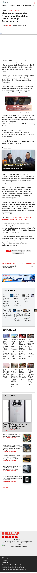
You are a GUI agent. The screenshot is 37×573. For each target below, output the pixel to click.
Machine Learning (18, 253)
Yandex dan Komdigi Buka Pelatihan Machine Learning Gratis (6, 301)
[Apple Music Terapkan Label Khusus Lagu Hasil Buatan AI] (27, 437)
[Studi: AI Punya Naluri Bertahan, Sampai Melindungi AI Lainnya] (23, 295)
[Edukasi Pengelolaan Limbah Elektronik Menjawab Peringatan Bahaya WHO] (27, 458)
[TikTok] (9, 537)
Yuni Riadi (8, 25)
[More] (20, 29)
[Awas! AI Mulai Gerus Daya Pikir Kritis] (32, 295)
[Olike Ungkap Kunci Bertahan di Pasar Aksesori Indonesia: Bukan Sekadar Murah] (30, 365)
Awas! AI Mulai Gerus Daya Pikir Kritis (27, 299)
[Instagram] (6, 537)
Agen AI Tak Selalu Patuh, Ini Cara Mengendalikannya (7, 313)
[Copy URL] (16, 29)
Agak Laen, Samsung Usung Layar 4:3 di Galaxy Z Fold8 (22, 374)
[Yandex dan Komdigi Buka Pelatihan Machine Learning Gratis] (11, 295)
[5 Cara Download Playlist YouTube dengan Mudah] (6, 365)
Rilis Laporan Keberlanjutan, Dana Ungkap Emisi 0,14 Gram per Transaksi (18, 315)
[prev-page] (4, 324)
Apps (10, 10)
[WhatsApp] (12, 29)
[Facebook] (3, 29)
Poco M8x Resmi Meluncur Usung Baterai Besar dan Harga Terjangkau (15, 426)
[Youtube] (16, 537)
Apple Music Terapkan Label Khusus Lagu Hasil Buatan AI (11, 435)
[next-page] (7, 324)
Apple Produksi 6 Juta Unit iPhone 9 (28, 265)
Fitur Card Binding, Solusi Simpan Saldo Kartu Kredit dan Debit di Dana (17, 218)
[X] (8, 29)
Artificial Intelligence (18, 250)
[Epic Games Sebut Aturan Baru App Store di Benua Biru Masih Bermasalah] (27, 479)
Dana (28, 250)
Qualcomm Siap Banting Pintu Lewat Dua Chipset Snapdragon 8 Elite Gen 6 (12, 467)
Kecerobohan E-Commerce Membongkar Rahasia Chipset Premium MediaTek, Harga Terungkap (12, 447)
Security (16, 10)
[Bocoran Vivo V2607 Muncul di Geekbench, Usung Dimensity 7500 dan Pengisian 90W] (14, 365)
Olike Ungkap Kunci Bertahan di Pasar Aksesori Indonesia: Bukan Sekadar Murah (30, 376)
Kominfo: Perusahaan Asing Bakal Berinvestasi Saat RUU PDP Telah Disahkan (9, 266)
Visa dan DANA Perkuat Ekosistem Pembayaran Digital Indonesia (28, 315)
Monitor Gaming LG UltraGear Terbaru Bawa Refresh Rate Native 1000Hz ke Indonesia (22, 349)
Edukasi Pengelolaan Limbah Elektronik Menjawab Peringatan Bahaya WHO (11, 457)
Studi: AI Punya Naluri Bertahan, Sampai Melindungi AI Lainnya (17, 300)
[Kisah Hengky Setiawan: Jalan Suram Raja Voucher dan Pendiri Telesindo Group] (30, 336)
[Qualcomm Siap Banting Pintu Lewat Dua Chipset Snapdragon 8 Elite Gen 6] (27, 469)
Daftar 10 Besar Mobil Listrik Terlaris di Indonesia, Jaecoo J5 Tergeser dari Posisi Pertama (14, 350)
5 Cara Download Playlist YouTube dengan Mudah (6, 373)
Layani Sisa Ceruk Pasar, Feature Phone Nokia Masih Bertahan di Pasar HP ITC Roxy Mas (6, 349)
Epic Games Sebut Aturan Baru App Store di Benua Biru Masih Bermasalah (12, 478)
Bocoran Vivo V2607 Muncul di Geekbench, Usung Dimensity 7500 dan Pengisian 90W (14, 377)
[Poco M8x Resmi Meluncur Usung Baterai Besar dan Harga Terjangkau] (17, 411)
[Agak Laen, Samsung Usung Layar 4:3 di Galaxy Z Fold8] (22, 365)
